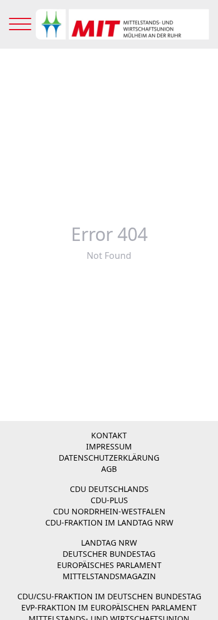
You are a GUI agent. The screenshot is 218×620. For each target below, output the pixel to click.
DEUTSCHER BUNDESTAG (109, 553)
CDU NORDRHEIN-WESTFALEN (109, 511)
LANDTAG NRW (109, 542)
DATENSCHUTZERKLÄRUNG (109, 457)
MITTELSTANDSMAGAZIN (109, 576)
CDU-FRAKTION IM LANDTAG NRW (109, 522)
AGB (109, 468)
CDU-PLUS (109, 500)
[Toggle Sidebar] (20, 24)
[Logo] (122, 24)
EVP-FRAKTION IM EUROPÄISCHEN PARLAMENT (109, 607)
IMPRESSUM (109, 446)
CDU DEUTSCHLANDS (109, 489)
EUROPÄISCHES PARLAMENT (109, 565)
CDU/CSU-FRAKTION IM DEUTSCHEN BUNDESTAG (109, 596)
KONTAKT (109, 435)
